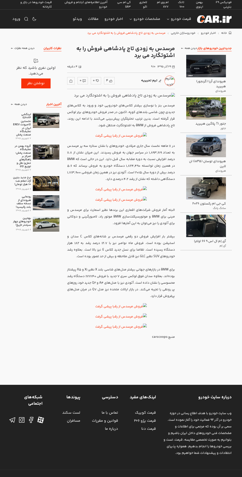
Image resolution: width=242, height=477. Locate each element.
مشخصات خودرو (147, 19)
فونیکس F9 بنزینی (224, 4)
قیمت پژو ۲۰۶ (145, 421)
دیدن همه (191, 48)
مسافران (73, 421)
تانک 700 (181, 4)
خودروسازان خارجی (183, 33)
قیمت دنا (148, 429)
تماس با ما (110, 413)
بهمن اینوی (199, 4)
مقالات (93, 19)
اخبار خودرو (113, 19)
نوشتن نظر (36, 83)
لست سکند (71, 413)
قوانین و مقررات (105, 421)
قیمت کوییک (145, 413)
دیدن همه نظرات (24, 48)
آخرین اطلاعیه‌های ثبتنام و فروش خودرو (86, 4)
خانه (224, 33)
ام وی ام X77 (163, 4)
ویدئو (77, 19)
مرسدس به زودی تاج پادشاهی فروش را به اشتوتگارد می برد (126, 33)
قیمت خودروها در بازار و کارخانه (36, 4)
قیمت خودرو (181, 19)
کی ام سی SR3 (124, 4)
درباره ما (111, 429)
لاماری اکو (143, 4)
